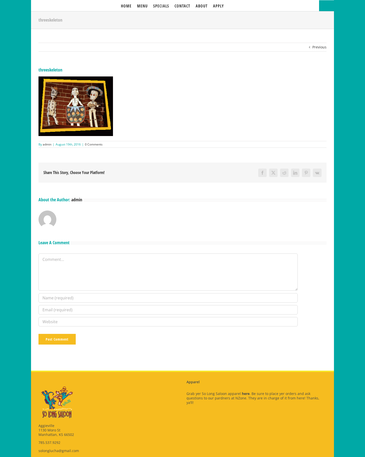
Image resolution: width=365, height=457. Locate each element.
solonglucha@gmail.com (58, 450)
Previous (319, 47)
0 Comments (94, 144)
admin (47, 144)
